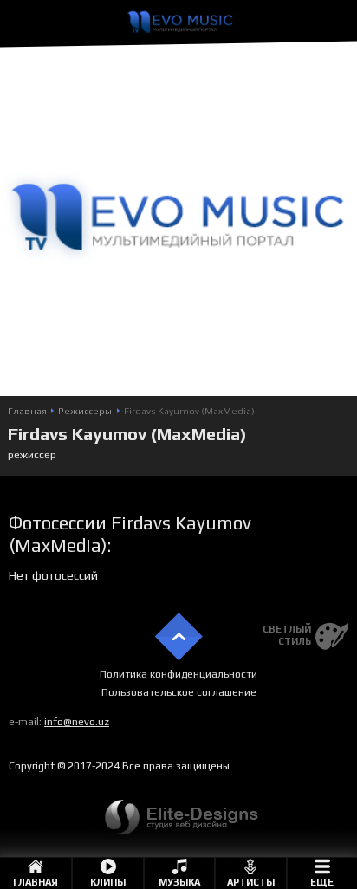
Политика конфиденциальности (178, 674)
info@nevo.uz (76, 722)
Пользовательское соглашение (178, 692)
